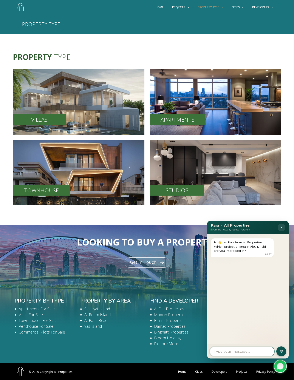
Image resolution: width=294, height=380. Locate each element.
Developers (260, 7)
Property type (208, 7)
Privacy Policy (265, 371)
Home (160, 7)
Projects (178, 7)
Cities (236, 7)
